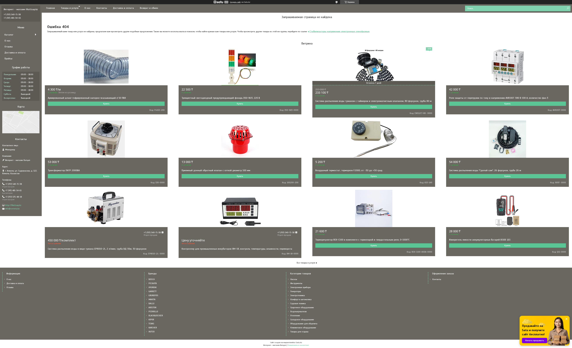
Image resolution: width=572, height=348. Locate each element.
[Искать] (568, 8)
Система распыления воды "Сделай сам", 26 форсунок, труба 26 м (485, 170)
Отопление (295, 315)
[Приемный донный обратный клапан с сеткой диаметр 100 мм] (240, 139)
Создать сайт (235, 2)
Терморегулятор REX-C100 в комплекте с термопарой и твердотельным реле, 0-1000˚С (362, 239)
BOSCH (152, 279)
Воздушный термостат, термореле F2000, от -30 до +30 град (348, 170)
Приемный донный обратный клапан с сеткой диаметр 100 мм (216, 170)
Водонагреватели (298, 311)
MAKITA (152, 299)
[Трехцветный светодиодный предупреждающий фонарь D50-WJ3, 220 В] (240, 66)
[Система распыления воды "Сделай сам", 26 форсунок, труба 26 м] (507, 139)
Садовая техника (298, 303)
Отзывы (8, 46)
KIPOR (151, 319)
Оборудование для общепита (303, 323)
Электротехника (297, 295)
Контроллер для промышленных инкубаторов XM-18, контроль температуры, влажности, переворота (237, 249)
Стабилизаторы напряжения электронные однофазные (339, 31)
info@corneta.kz (12, 208)
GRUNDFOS (153, 295)
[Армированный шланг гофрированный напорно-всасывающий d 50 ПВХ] (106, 66)
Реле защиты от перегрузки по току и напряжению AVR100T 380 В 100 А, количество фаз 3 (498, 98)
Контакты (101, 8)
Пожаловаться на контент (298, 345)
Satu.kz (299, 342)
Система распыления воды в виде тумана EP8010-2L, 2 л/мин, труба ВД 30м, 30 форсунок (97, 249)
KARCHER (153, 327)
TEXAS (151, 323)
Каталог (8, 34)
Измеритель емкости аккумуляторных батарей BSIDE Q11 (479, 239)
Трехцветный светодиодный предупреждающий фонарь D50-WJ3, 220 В (221, 98)
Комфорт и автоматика (300, 299)
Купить (106, 103)
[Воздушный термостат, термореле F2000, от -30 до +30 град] (373, 139)
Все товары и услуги (306, 263)
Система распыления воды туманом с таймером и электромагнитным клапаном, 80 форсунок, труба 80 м (373, 101)
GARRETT (153, 291)
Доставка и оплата (123, 8)
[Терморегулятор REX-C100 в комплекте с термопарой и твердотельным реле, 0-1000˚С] (373, 208)
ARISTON (152, 307)
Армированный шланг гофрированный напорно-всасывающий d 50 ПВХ (87, 98)
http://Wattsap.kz (13, 205)
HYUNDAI (153, 287)
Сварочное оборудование (302, 307)
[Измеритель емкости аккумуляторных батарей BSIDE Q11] (507, 208)
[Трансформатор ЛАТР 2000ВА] (106, 139)
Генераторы (295, 291)
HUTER (151, 331)
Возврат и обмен (149, 8)
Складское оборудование (302, 319)
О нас (87, 8)
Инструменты (296, 283)
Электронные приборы (300, 287)
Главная (50, 8)
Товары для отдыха (299, 331)
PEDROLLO (153, 311)
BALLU (151, 303)
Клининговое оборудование (303, 327)
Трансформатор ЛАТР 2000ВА (64, 170)
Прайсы (8, 58)
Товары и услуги (70, 8)
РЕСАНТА (153, 283)
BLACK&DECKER (156, 315)
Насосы (293, 279)
